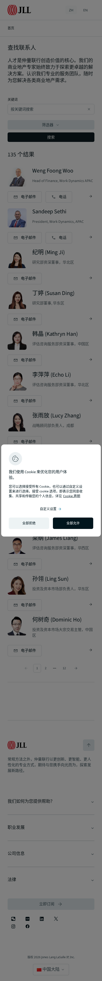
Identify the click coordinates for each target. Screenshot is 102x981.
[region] (51, 490)
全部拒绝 (29, 523)
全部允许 (73, 523)
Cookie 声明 (71, 496)
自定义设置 (51, 509)
